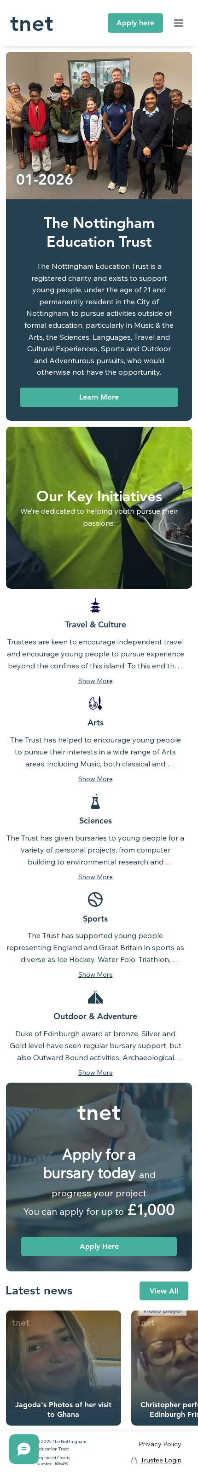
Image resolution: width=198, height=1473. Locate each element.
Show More (95, 681)
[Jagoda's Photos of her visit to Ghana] (63, 1368)
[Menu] (179, 23)
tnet (31, 23)
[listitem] (63, 1368)
